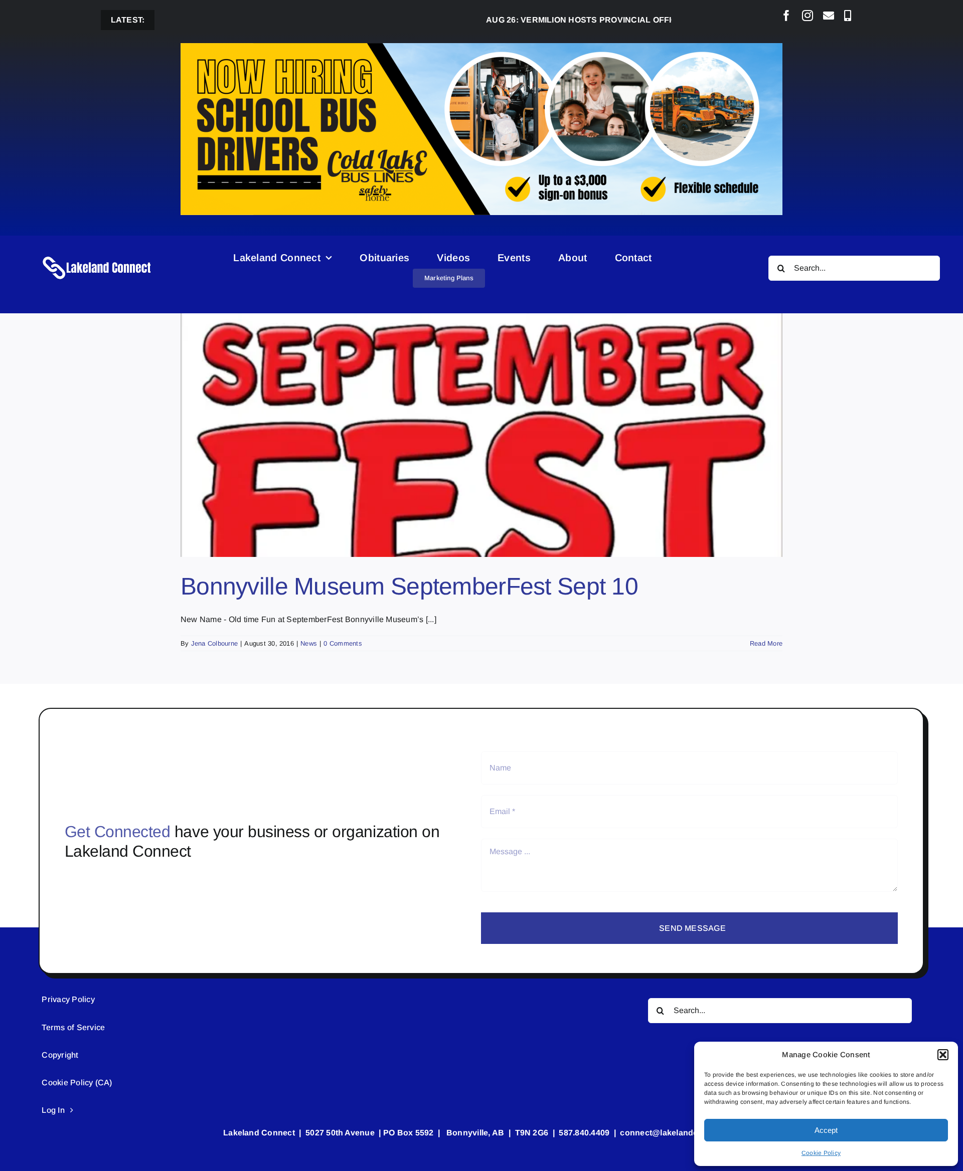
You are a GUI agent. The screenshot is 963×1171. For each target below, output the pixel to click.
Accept (826, 1130)
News (308, 643)
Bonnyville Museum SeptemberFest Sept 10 (409, 586)
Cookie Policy (821, 1152)
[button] (943, 1055)
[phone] (847, 15)
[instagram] (807, 15)
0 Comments (343, 643)
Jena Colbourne (214, 643)
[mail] (828, 15)
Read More (766, 643)
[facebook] (786, 15)
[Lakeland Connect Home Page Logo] (97, 256)
